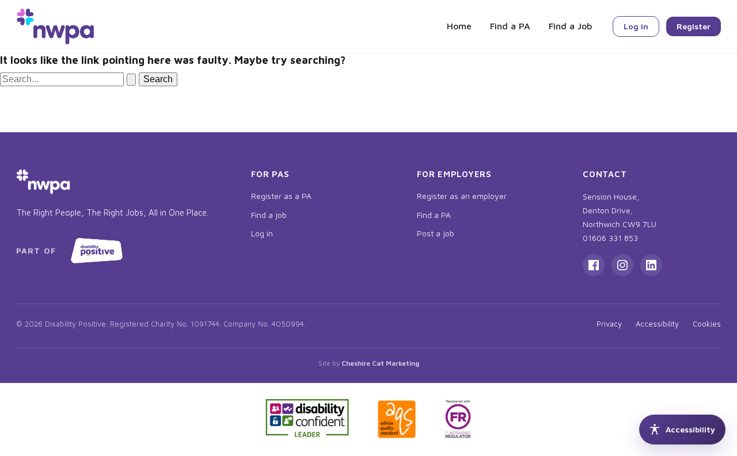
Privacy (609, 323)
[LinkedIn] (651, 265)
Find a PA (510, 26)
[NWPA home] (55, 26)
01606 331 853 (610, 238)
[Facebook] (594, 265)
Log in (636, 26)
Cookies (707, 323)
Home (459, 26)
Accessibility (657, 323)
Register (694, 26)
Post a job (435, 233)
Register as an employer (462, 196)
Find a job (269, 215)
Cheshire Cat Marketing (380, 363)
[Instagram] (622, 265)
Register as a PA (281, 196)
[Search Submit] (131, 80)
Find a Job (570, 26)
